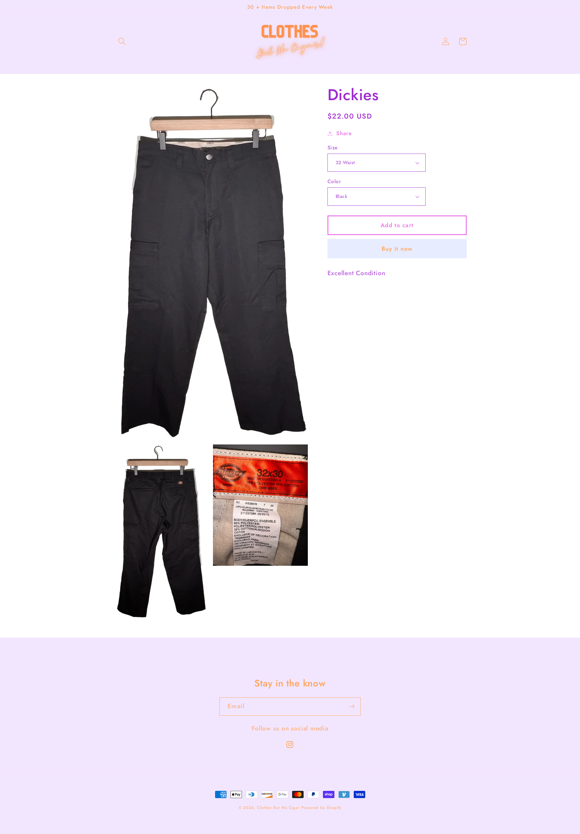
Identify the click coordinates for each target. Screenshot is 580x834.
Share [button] (344, 133)
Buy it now (397, 248)
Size (332, 147)
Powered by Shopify (321, 807)
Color (334, 181)
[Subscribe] (351, 706)
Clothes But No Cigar (278, 807)
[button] (121, 41)
